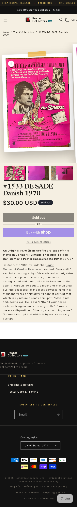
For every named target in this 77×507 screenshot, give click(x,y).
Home (6, 32)
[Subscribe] (58, 414)
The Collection (23, 32)
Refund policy (33, 486)
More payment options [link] (38, 241)
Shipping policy (54, 492)
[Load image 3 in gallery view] (62, 173)
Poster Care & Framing (23, 391)
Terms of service (27, 492)
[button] (5, 19)
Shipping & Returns (21, 384)
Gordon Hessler (27, 269)
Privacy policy (57, 486)
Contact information (40, 498)
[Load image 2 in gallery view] (38, 173)
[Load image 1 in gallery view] (15, 173)
